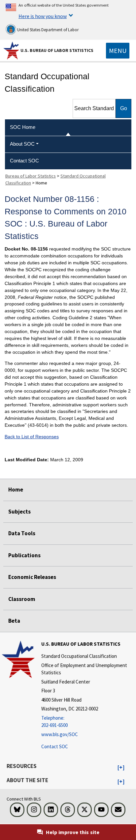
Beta (14, 620)
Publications (24, 555)
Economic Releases (32, 577)
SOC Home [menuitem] (22, 127)
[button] (121, 767)
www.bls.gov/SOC (59, 734)
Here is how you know (42, 16)
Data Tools (21, 533)
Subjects (19, 511)
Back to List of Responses (32, 436)
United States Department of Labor (47, 30)
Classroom (21, 599)
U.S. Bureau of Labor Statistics (56, 50)
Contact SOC (54, 746)
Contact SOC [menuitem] (24, 160)
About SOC (22, 144)
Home (15, 489)
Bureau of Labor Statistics (30, 176)
